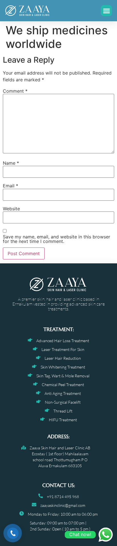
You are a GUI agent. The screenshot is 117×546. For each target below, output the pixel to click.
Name (11, 163)
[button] (106, 10)
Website (11, 208)
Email (10, 185)
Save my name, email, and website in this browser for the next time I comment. (56, 239)
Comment (15, 91)
